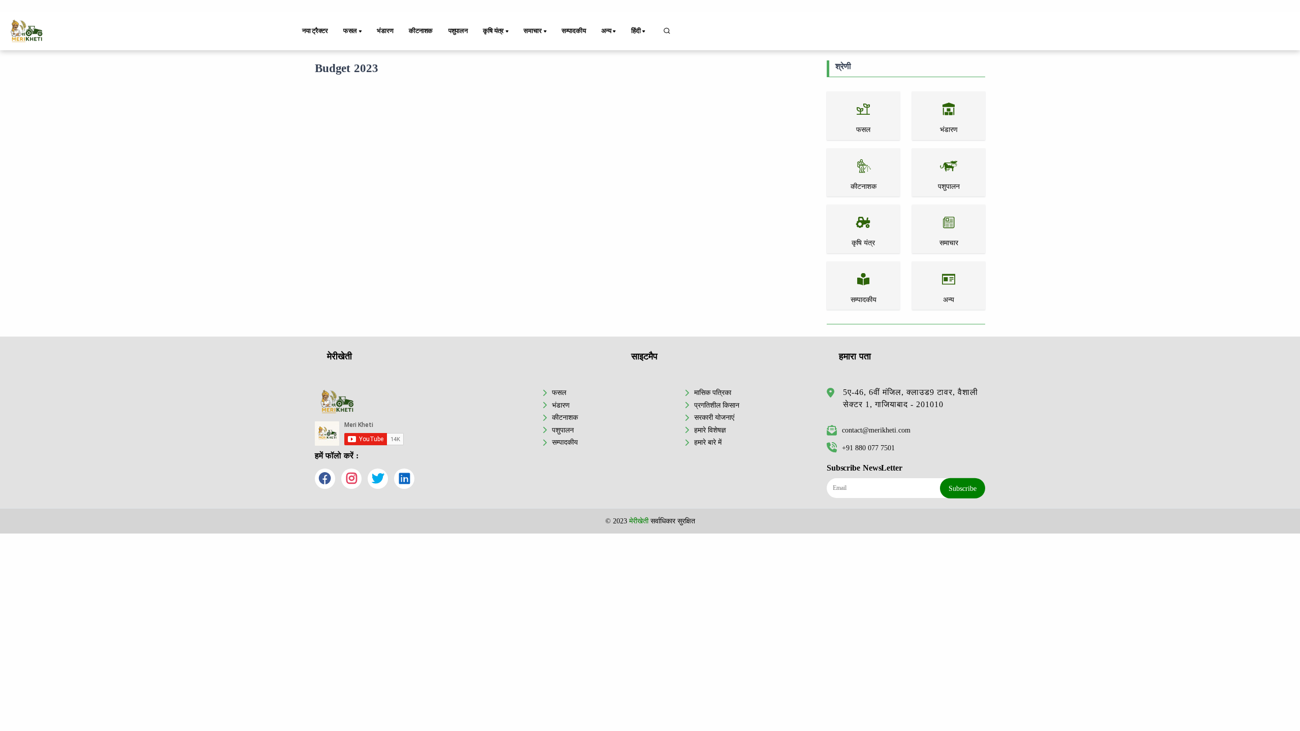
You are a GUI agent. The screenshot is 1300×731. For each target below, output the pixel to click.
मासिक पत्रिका (712, 392)
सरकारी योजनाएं (714, 417)
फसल (559, 392)
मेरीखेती (638, 521)
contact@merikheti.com (876, 430)
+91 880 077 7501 (868, 448)
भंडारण (385, 31)
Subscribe (963, 488)
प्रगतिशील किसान (716, 405)
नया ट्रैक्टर (315, 31)
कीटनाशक (421, 31)
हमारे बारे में (708, 442)
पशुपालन (458, 31)
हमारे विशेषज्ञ (710, 430)
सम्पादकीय (574, 31)
